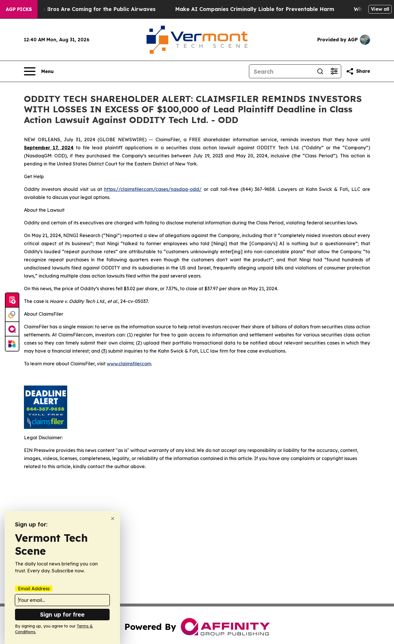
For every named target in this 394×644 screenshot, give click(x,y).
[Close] (112, 518)
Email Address (34, 588)
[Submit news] (12, 300)
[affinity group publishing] (12, 329)
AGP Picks (19, 9)
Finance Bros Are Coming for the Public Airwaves (90, 9)
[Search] (320, 71)
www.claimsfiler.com (129, 363)
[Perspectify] (12, 315)
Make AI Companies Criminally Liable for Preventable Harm (254, 9)
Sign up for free (62, 614)
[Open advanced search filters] (334, 71)
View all (380, 9)
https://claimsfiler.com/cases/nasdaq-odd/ (153, 189)
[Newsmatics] (12, 343)
